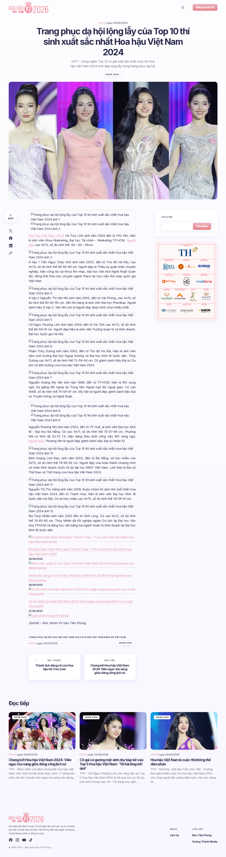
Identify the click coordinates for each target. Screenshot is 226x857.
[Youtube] (24, 840)
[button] (183, 7)
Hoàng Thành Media (204, 841)
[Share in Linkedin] (10, 245)
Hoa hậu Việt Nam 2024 (46, 235)
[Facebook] (10, 840)
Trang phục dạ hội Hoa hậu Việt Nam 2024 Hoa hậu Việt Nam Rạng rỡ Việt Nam (77, 637)
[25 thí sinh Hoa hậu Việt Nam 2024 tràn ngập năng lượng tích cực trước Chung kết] (82, 592)
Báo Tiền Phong (202, 835)
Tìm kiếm (167, 217)
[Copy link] (10, 253)
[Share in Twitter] (10, 231)
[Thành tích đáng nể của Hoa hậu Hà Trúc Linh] (54, 667)
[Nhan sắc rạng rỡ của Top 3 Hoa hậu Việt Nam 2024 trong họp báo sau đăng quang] (82, 566)
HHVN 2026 (112, 74)
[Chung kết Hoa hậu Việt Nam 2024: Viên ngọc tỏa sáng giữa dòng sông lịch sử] (110, 667)
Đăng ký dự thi (205, 7)
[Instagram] (17, 840)
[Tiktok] (30, 840)
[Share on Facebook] (10, 238)
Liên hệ (174, 835)
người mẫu (36, 441)
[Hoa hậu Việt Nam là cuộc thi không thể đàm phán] (184, 731)
